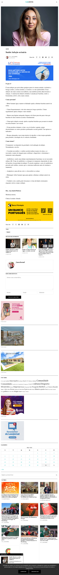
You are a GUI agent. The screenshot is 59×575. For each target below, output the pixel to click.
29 (37, 465)
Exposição (27, 387)
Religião (16, 391)
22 (37, 462)
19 (13, 462)
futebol (42, 387)
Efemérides (5, 387)
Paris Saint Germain (52, 389)
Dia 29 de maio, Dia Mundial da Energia (29, 518)
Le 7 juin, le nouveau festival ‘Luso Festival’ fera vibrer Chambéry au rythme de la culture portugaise (10, 496)
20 (21, 462)
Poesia (2, 391)
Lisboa (8, 389)
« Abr (2, 469)
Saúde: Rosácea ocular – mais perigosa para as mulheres (12, 251)
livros (12, 389)
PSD (10, 391)
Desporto (44, 384)
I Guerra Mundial (53, 387)
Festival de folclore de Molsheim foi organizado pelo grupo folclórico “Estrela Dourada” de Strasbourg (29, 540)
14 (29, 459)
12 (13, 459)
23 (45, 462)
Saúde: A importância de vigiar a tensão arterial (29, 250)
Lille (6, 389)
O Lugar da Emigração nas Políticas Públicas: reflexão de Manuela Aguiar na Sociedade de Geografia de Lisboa (48, 496)
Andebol (7, 381)
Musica (37, 389)
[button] (56, 475)
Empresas (16, 387)
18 (5, 462)
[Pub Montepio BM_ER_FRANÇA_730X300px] (29, 211)
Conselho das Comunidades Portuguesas (20, 384)
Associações (14, 381)
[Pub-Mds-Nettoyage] (29, 70)
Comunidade (42, 381)
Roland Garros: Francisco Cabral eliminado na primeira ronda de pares (10, 538)
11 (5, 459)
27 (21, 465)
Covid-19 (31, 384)
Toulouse (23, 391)
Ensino (23, 387)
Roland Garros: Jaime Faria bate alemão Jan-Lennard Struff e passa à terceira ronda (48, 539)
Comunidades (6, 384)
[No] (57, 569)
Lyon (26, 389)
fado (31, 387)
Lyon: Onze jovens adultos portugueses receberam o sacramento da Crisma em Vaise (29, 496)
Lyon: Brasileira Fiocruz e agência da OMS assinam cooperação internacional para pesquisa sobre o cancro (46, 252)
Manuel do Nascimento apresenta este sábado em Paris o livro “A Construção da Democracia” (48, 517)
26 (13, 465)
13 (21, 459)
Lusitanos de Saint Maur (19, 389)
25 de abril (3, 381)
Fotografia (35, 387)
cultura (36, 384)
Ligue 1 (2, 389)
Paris (46, 389)
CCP (27, 381)
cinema (34, 381)
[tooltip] (36, 57)
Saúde (7, 49)
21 (29, 462)
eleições (11, 387)
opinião (42, 389)
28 (29, 465)
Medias (33, 389)
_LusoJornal (14, 56)
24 (54, 462)
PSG (13, 391)
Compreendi (23, 571)
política (5, 391)
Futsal (46, 387)
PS (9, 391)
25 (5, 465)
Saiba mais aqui (35, 571)
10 (54, 456)
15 (37, 459)
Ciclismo (30, 381)
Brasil (24, 381)
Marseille (30, 389)
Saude (8, 232)
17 (54, 459)
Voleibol (27, 391)
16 (45, 459)
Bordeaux (20, 381)
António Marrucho (46, 500)
